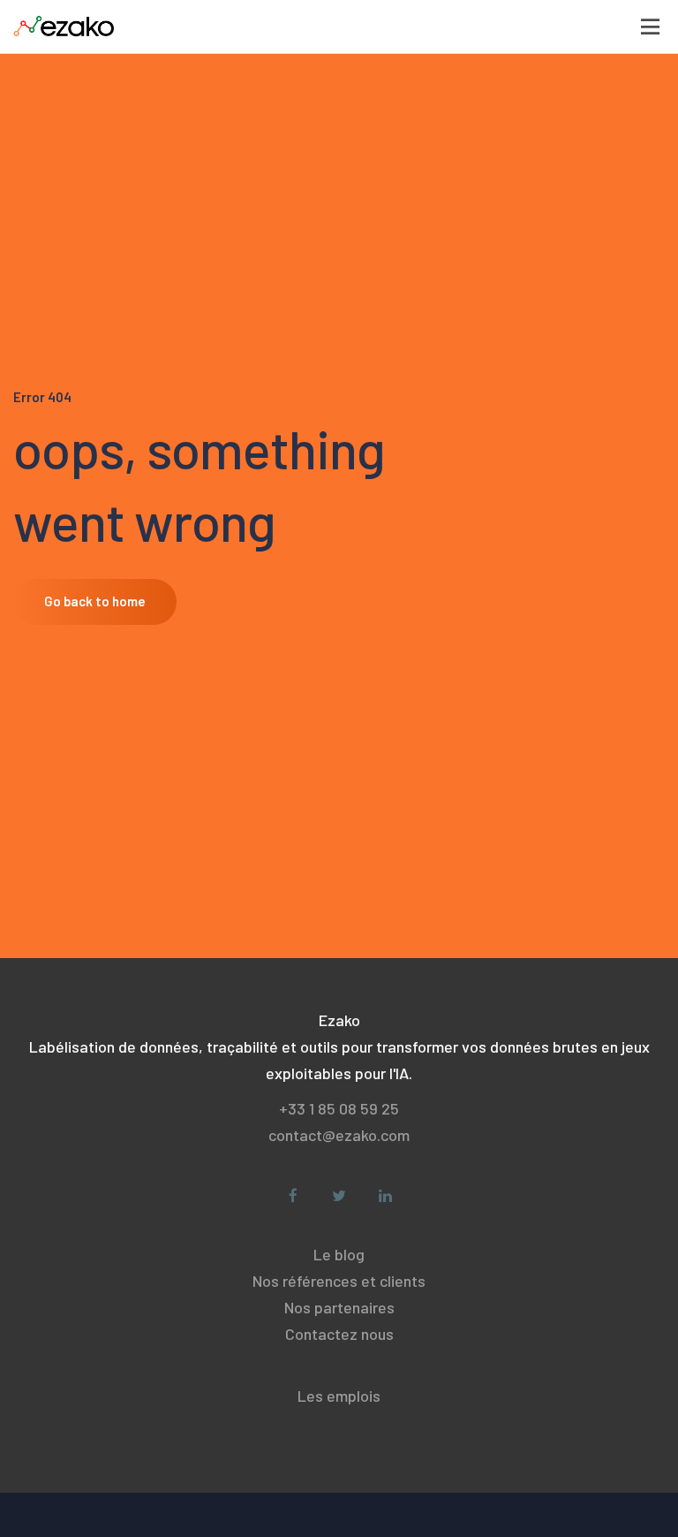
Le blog (339, 1254)
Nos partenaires (339, 1307)
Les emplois (339, 1395)
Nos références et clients (339, 1280)
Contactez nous (339, 1333)
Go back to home (95, 601)
